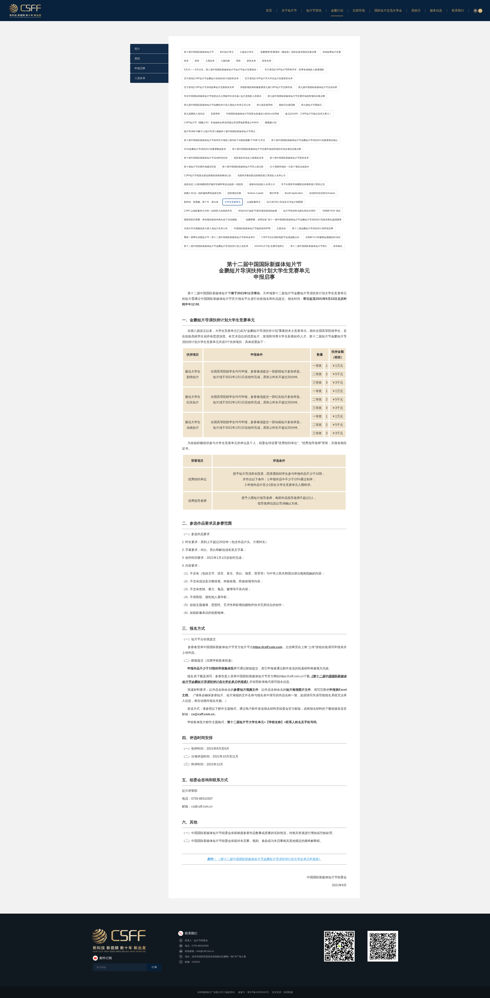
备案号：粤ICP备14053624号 (253, 992)
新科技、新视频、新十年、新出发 (201, 202)
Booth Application (294, 193)
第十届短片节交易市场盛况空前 (200, 166)
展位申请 (274, 193)
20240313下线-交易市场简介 (269, 246)
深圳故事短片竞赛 (332, 52)
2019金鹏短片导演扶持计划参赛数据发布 (205, 149)
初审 (197, 60)
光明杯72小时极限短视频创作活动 (322, 237)
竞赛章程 (215, 113)
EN (480, 10)
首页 (269, 10)
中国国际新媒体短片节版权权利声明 (252, 228)
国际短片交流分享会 (388, 10)
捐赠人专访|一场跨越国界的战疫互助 (202, 193)
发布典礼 (337, 246)
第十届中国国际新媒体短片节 (199, 52)
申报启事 (140, 68)
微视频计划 (270, 122)
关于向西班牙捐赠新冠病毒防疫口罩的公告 (303, 184)
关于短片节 (289, 10)
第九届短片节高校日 (311, 105)
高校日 (416, 10)
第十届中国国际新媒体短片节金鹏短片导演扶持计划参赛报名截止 (304, 140)
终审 (186, 60)
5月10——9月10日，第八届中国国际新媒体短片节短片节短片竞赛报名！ (221, 69)
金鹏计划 (337, 10)
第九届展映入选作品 (194, 113)
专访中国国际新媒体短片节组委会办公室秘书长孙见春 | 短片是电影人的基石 (222, 96)
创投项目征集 (234, 193)
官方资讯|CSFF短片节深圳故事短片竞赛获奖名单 (209, 87)
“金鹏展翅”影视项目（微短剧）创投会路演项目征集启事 (288, 52)
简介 (137, 48)
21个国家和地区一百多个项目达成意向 (289, 166)
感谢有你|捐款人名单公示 (262, 184)
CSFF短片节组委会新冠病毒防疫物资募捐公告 (207, 175)
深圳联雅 (288, 992)
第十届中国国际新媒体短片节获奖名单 (289, 158)
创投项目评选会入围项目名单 (249, 158)
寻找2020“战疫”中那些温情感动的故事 (257, 210)
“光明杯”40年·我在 (331, 210)
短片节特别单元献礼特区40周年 (299, 210)
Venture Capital (255, 193)
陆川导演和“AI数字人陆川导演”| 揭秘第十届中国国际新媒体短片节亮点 (219, 131)
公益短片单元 (247, 52)
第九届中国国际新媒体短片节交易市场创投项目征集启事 (296, 96)
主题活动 (281, 228)
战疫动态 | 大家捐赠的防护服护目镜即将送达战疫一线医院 (213, 184)
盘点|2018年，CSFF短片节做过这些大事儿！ (308, 113)
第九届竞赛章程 (265, 105)
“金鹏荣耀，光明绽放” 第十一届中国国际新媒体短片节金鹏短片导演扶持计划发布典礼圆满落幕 (293, 219)
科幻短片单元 (227, 52)
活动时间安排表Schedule (322, 193)
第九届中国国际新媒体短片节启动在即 (317, 87)
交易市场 (359, 10)
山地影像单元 (254, 202)
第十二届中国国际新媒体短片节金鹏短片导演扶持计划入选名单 (216, 246)
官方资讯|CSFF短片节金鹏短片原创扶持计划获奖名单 (211, 78)
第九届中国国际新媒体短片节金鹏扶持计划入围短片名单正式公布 (217, 105)
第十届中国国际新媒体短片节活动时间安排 (206, 158)
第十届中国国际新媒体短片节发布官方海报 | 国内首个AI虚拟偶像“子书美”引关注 (224, 140)
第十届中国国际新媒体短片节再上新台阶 (243, 166)
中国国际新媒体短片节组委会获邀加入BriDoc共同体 (252, 113)
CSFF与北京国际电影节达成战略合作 (280, 237)
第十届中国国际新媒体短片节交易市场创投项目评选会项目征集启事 (266, 149)
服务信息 (436, 10)
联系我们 (458, 10)
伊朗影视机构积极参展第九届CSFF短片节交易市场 (266, 87)
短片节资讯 (314, 10)
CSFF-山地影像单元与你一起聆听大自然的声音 (208, 210)
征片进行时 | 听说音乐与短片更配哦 (285, 202)
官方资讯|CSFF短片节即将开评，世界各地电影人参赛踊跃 (294, 69)
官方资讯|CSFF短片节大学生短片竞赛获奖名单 (269, 78)
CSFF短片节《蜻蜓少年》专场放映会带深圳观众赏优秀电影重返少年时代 (221, 122)
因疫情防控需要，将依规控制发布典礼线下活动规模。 (211, 219)
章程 (137, 58)
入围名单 (210, 60)
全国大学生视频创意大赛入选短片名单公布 (206, 228)
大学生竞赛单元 (233, 202)
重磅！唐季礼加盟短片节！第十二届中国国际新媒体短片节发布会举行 (219, 237)
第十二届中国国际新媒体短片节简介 (308, 246)
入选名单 (140, 78)
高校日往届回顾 (287, 105)
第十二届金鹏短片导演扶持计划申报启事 (312, 228)
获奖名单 (251, 60)
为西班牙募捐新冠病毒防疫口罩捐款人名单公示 (261, 175)
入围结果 (225, 60)
